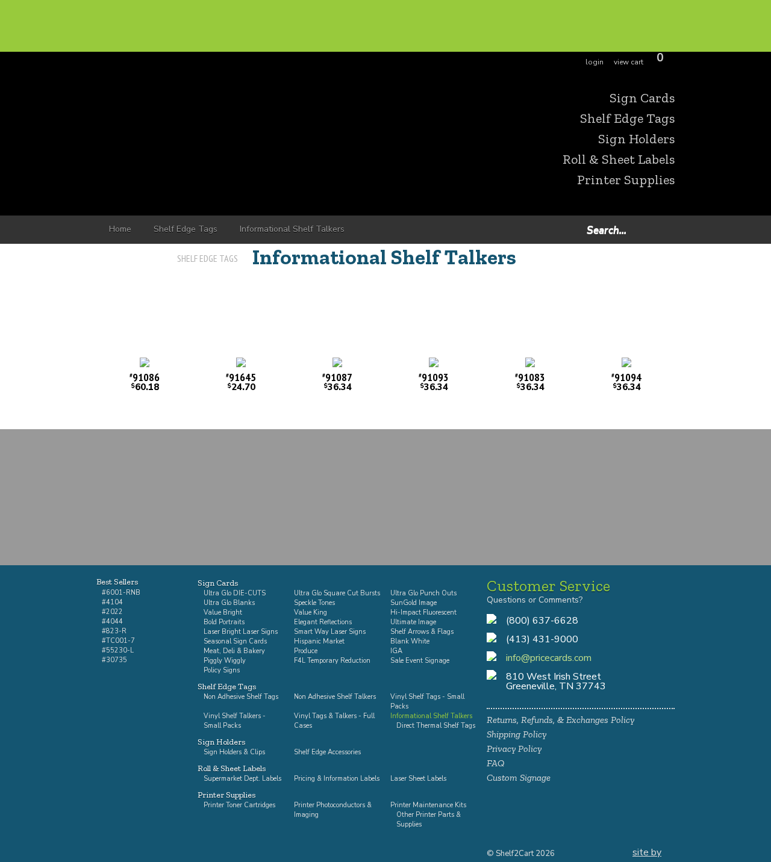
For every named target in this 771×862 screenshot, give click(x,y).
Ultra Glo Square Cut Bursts (337, 593)
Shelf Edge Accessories (327, 752)
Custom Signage (519, 777)
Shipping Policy (516, 734)
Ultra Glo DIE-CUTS (235, 593)
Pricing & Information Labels (336, 778)
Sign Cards (642, 98)
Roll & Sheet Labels (619, 159)
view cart (628, 62)
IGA (396, 651)
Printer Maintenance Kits (428, 805)
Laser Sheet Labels (418, 778)
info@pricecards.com (549, 658)
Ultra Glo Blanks (229, 602)
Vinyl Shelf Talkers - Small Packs (235, 721)
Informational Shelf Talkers (384, 257)
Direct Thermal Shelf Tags (435, 725)
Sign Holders (636, 139)
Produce (305, 651)
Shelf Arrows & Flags (422, 631)
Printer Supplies (626, 180)
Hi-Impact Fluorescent (423, 612)
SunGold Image (413, 602)
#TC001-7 (118, 640)
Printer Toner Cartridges (239, 805)
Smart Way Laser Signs (330, 631)
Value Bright (223, 612)
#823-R (114, 631)
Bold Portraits (224, 622)
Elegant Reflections (323, 622)
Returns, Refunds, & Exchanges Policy (560, 719)
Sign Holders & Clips (234, 752)
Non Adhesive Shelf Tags (241, 696)
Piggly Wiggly (225, 660)
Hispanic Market (319, 641)
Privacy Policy (514, 748)
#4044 (112, 621)
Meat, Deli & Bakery (234, 651)
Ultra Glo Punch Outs (423, 593)
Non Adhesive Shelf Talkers (335, 696)
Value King (310, 612)
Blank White (409, 641)
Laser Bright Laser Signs (241, 631)
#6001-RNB (121, 592)
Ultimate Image (413, 622)
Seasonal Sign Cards (235, 641)
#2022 (112, 611)
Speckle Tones (314, 602)
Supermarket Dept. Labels (242, 778)
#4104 (112, 602)
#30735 (114, 660)
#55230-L (118, 650)
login (594, 62)
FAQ (496, 763)
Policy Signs (222, 670)
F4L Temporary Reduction (332, 660)
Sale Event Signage (419, 660)
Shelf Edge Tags (627, 118)
